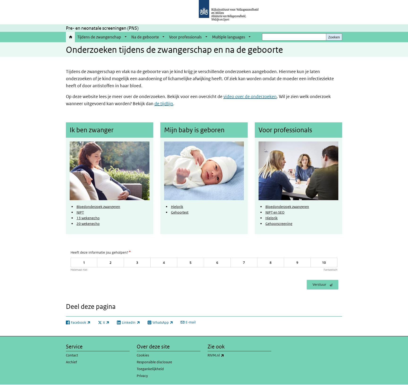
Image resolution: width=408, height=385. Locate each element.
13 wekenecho (88, 218)
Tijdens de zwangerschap (99, 37)
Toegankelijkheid (150, 369)
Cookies (143, 355)
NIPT (80, 212)
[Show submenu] (125, 37)
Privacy (142, 375)
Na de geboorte (145, 37)
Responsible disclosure (154, 362)
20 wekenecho (88, 223)
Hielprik (177, 206)
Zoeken (334, 37)
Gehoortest (179, 212)
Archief (71, 362)
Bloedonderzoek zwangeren (98, 206)
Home (70, 37)
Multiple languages (228, 37)
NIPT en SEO (275, 212)
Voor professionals (185, 37)
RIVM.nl (226, 355)
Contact (72, 355)
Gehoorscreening (278, 223)
